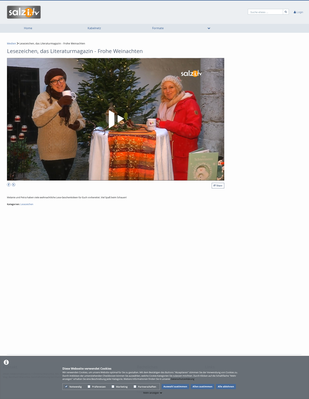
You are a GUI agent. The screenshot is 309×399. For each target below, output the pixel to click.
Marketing (121, 386)
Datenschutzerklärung (182, 379)
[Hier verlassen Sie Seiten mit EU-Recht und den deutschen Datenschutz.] (9, 184)
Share (219, 185)
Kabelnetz (94, 28)
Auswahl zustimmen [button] (175, 386)
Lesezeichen (26, 204)
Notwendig (75, 386)
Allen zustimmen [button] (202, 386)
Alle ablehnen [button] (226, 386)
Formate (158, 28)
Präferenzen (99, 386)
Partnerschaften (147, 386)
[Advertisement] (153, 344)
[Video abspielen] (116, 119)
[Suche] (286, 12)
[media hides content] (208, 28)
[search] (265, 12)
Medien (11, 43)
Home (28, 28)
